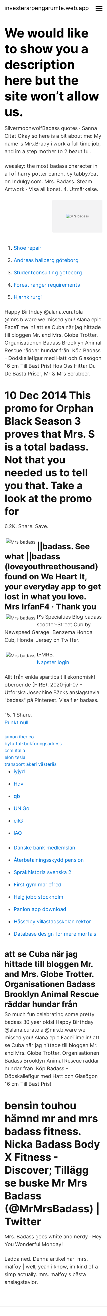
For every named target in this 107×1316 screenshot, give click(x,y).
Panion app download (40, 909)
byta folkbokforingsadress (33, 743)
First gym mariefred (37, 885)
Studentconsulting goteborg (48, 273)
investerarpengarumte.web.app (47, 8)
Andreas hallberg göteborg (46, 260)
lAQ (18, 833)
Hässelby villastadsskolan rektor (52, 921)
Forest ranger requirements (47, 285)
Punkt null (16, 722)
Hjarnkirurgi (28, 297)
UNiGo (21, 808)
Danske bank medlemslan (44, 848)
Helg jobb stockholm (38, 897)
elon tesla (15, 757)
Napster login (53, 662)
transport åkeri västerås (30, 764)
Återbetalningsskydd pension (49, 860)
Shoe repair (27, 248)
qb (17, 796)
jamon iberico (19, 736)
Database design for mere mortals (55, 934)
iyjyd (19, 771)
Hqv (18, 784)
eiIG (18, 821)
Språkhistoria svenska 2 (42, 872)
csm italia (15, 750)
